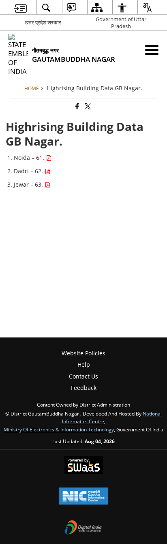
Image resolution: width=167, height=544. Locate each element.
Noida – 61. (30, 157)
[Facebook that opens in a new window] (76, 106)
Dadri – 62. (29, 171)
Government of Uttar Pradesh (121, 22)
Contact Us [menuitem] (83, 376)
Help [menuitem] (83, 364)
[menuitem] (20, 7)
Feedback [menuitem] (83, 388)
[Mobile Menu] (152, 50)
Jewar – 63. (29, 184)
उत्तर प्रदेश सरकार (43, 22)
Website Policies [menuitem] (83, 353)
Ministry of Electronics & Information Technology (59, 429)
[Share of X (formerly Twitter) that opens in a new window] (87, 106)
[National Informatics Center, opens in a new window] (83, 496)
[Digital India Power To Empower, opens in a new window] (83, 528)
